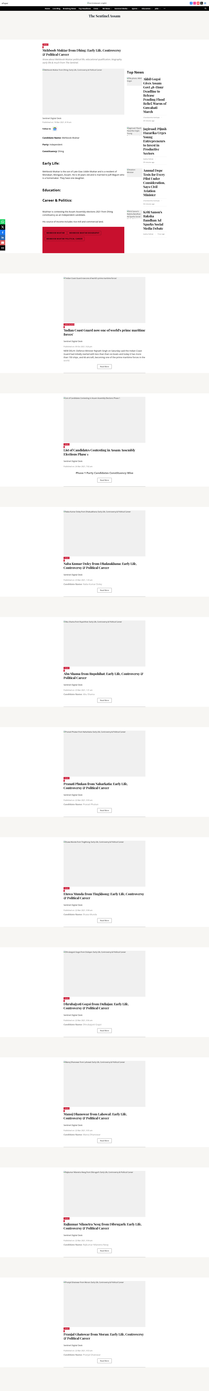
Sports (134, 8)
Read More (104, 366)
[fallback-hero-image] (134, 81)
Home (47, 8)
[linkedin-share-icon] (2, 238)
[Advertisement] (104, 31)
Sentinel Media (121, 8)
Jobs (156, 8)
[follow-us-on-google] (54, 128)
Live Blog (56, 8)
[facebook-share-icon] (2, 233)
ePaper (5, 3)
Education (146, 8)
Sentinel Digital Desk (51, 118)
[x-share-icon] (2, 228)
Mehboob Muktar (55, 233)
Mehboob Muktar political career (64, 239)
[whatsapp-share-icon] (2, 223)
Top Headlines (85, 8)
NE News (106, 8)
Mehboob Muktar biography (84, 233)
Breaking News (69, 8)
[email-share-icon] (2, 244)
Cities (95, 8)
